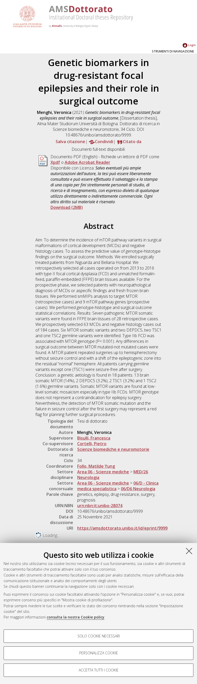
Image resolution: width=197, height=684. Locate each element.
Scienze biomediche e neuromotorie (113, 449)
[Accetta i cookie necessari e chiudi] (189, 551)
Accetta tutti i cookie (99, 670)
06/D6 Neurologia (138, 488)
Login (191, 45)
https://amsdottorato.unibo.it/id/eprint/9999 (122, 528)
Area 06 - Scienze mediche (103, 472)
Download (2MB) (67, 207)
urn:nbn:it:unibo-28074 (99, 505)
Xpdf (55, 162)
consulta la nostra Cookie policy (75, 617)
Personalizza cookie (98, 652)
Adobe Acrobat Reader (87, 162)
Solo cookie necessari (98, 636)
